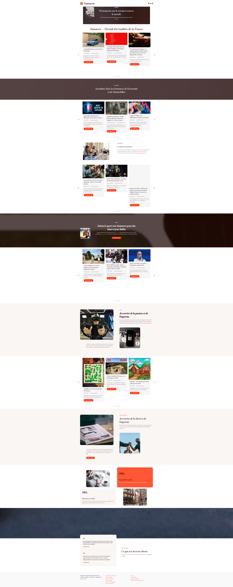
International (98, 577)
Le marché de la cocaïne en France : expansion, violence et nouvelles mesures (116, 182)
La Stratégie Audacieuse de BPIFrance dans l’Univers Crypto (116, 117)
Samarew (89, 3)
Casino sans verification (110, 582)
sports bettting (104, 234)
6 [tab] (119, 76)
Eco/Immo (92, 577)
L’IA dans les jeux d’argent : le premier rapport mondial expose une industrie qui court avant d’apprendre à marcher (128, 51)
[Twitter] (150, 3)
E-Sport (132, 575)
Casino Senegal (108, 577)
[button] (78, 55)
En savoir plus (101, 61)
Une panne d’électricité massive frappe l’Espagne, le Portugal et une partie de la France (105, 48)
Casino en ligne (108, 580)
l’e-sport (117, 232)
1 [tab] (113, 76)
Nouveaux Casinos (135, 578)
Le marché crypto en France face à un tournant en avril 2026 (93, 116)
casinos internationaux (141, 153)
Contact (82, 577)
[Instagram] (152, 3)
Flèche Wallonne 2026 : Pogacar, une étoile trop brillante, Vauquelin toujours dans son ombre (116, 267)
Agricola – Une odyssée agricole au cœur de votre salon (139, 382)
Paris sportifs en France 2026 (137, 580)
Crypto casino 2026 (109, 578)
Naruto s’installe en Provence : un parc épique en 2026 (116, 377)
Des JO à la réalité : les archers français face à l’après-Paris (138, 264)
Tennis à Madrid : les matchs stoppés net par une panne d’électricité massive (91, 267)
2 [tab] (114, 76)
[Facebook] (148, 3)
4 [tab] (117, 76)
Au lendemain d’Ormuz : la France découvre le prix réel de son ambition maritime (93, 183)
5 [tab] (118, 76)
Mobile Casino (148, 323)
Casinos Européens (109, 583)
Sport (82, 578)
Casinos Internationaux (110, 575)
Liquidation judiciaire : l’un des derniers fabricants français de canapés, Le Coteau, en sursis (138, 118)
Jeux (85, 578)
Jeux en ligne (133, 577)
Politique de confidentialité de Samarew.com (90, 575)
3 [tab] (115, 76)
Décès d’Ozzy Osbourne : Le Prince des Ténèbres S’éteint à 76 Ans (139, 180)
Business (87, 577)
